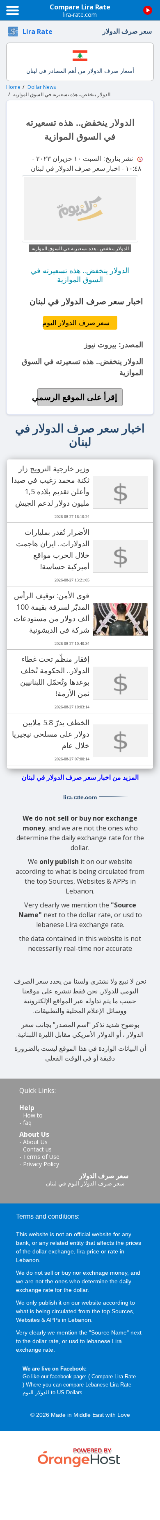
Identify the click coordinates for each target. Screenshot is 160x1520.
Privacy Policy (41, 1164)
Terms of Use (41, 1156)
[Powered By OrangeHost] (80, 1456)
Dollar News (41, 87)
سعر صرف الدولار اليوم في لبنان (85, 1183)
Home (13, 87)
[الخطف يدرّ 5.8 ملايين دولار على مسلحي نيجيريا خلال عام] (120, 740)
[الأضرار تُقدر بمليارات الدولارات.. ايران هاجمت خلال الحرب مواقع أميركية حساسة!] (120, 556)
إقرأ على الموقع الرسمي (77, 397)
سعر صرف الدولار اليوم (76, 322)
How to (33, 1115)
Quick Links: (37, 1090)
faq (27, 1122)
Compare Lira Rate (113, 1376)
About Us (35, 1142)
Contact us (37, 1149)
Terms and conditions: (48, 1216)
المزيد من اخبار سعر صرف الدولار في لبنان (80, 777)
